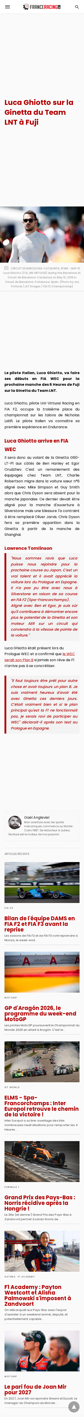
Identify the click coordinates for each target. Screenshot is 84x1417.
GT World (11, 1087)
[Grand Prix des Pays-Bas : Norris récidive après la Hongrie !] (42, 1161)
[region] (42, 52)
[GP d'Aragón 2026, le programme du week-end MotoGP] (42, 972)
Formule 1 (11, 1187)
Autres (9, 1276)
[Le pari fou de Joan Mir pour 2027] (42, 1351)
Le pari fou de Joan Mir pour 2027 (35, 1389)
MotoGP (10, 997)
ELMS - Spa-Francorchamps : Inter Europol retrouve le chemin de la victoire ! (41, 1106)
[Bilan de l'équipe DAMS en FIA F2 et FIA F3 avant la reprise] (42, 882)
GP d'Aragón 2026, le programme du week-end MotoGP (40, 1013)
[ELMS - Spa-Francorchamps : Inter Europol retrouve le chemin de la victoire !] (42, 1061)
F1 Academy (26, 1276)
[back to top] (74, 1407)
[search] (77, 6)
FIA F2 (8, 908)
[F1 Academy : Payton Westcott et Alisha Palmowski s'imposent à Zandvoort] (42, 1251)
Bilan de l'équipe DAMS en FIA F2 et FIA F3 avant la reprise (39, 924)
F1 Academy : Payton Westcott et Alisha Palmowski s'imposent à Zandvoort (37, 1295)
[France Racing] (41, 7)
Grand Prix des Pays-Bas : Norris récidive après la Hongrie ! (39, 1203)
